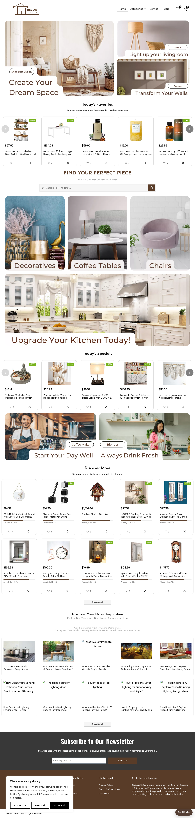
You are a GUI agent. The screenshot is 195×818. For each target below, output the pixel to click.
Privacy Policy (106, 785)
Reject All (40, 805)
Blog (166, 9)
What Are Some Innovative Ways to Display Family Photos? (96, 669)
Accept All (59, 805)
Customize (20, 805)
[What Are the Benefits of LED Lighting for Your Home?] (97, 692)
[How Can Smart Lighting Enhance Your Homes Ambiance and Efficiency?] (19, 692)
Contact (154, 9)
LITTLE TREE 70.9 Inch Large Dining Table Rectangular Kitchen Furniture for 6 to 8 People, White (58, 155)
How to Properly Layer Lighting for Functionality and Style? (136, 710)
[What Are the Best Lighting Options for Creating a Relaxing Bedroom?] (58, 692)
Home (122, 9)
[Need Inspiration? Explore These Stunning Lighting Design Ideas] (175, 692)
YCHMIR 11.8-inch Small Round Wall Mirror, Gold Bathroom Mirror (19, 517)
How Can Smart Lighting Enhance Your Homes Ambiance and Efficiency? (18, 710)
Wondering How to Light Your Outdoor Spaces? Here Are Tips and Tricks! (136, 669)
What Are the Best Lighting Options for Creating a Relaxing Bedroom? (57, 710)
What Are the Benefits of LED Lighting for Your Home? (97, 708)
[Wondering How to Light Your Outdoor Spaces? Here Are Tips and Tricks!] (136, 651)
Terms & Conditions (109, 789)
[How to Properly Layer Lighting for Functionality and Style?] (136, 692)
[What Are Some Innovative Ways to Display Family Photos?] (97, 651)
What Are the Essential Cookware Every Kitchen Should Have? (16, 669)
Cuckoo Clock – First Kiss (95, 514)
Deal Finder (184, 812)
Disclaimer (104, 793)
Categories (136, 9)
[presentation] (5, 129)
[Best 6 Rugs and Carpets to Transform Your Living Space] (175, 651)
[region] (39, 794)
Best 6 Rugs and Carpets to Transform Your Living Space (175, 668)
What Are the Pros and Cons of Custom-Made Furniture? (58, 668)
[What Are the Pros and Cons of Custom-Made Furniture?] (58, 651)
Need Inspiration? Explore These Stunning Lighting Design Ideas (173, 710)
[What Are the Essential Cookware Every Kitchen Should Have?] (19, 651)
